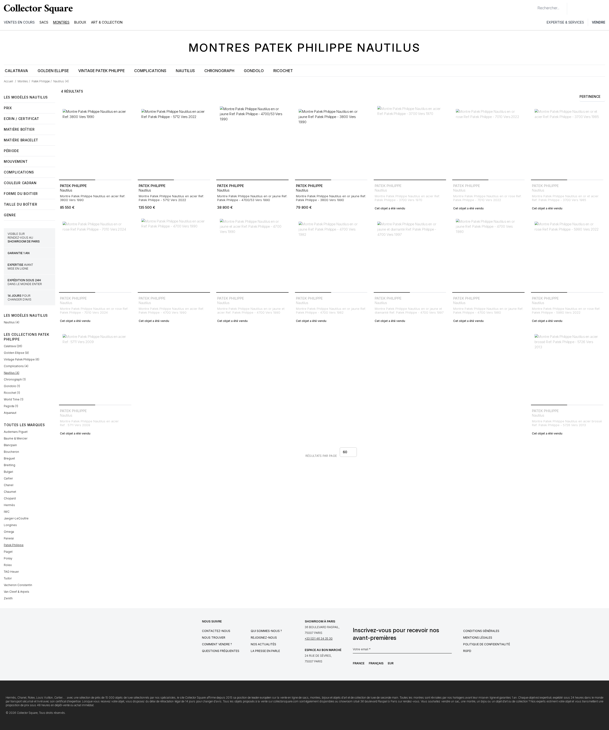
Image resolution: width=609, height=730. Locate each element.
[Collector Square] (37, 9)
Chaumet (10, 491)
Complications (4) (16, 366)
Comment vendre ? (217, 644)
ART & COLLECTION (107, 22)
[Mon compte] (603, 9)
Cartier (8, 478)
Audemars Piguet (16, 432)
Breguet (9, 458)
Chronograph (219, 70)
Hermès (9, 505)
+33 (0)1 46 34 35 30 (319, 638)
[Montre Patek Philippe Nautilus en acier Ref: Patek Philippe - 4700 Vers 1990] (174, 254)
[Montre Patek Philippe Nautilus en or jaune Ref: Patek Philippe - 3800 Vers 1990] (331, 141)
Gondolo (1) (12, 386)
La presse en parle (265, 651)
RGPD (467, 651)
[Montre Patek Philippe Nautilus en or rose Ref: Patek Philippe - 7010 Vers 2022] (488, 141)
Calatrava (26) (13, 346)
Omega (9, 531)
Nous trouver (213, 637)
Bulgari (8, 472)
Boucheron (11, 452)
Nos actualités (263, 644)
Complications (150, 70)
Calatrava (16, 70)
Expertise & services (565, 22)
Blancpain (10, 445)
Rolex (8, 565)
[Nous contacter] (573, 9)
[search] (533, 6)
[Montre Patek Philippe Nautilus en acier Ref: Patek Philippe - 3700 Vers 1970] (410, 141)
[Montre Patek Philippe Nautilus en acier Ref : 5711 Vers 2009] (95, 366)
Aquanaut (10, 412)
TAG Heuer (11, 571)
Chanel (8, 485)
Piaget (8, 551)
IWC (7, 511)
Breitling (9, 465)
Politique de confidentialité (486, 644)
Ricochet (283, 70)
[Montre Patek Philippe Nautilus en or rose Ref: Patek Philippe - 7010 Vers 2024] (95, 254)
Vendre (598, 22)
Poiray (8, 558)
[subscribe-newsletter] (449, 650)
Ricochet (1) (12, 393)
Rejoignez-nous (264, 637)
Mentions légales (477, 637)
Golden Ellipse (53, 70)
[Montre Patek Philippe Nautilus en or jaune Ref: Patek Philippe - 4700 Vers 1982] (331, 254)
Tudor (8, 578)
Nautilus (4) (11, 322)
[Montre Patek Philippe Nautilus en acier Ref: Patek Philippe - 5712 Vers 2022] (174, 141)
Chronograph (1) (15, 379)
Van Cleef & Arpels (16, 591)
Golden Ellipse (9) (16, 353)
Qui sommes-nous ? (266, 631)
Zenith (8, 598)
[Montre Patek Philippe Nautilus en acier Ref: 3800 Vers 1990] (95, 141)
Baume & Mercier (15, 438)
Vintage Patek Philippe (101, 70)
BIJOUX (80, 22)
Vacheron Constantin (18, 585)
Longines (10, 525)
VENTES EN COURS (19, 22)
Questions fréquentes (220, 651)
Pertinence (590, 96)
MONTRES (61, 22)
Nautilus (185, 70)
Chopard (10, 498)
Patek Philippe (14, 545)
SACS (43, 22)
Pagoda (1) (11, 406)
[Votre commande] (594, 9)
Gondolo (254, 70)
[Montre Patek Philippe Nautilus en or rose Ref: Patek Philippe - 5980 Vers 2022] (567, 254)
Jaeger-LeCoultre (16, 518)
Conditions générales (481, 631)
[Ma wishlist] (583, 9)
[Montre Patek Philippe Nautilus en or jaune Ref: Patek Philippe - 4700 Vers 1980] (488, 254)
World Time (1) (13, 399)
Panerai (9, 538)
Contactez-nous (216, 631)
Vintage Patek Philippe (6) (21, 359)
